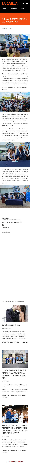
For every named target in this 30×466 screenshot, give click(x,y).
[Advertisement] (15, 285)
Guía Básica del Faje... (11, 325)
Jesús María (18, 222)
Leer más (25, 342)
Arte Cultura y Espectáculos (11, 220)
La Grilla (10, 3)
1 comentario (14, 342)
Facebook (4, 8)
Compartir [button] (5, 227)
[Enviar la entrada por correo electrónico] (3, 225)
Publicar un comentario (18, 395)
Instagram (14, 8)
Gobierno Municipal (8, 222)
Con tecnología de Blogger (16, 461)
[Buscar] (23, 3)
